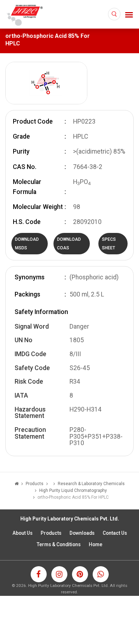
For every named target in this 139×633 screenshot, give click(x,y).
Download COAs (69, 243)
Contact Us (115, 533)
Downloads (82, 533)
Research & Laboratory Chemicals (91, 483)
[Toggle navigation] (129, 14)
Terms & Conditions (59, 544)
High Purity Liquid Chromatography (73, 490)
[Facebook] (39, 574)
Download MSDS (27, 243)
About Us (22, 533)
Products (51, 533)
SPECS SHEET (109, 243)
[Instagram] (59, 574)
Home (95, 544)
